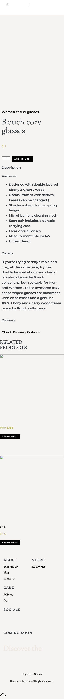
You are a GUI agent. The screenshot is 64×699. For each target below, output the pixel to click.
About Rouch (11, 567)
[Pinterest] (52, 619)
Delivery (8, 595)
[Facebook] (15, 619)
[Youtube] (28, 619)
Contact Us (9, 579)
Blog (6, 573)
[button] (58, 6)
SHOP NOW (10, 436)
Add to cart (22, 158)
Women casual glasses (20, 112)
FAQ (5, 601)
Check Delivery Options (21, 332)
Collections (38, 567)
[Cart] (5, 6)
